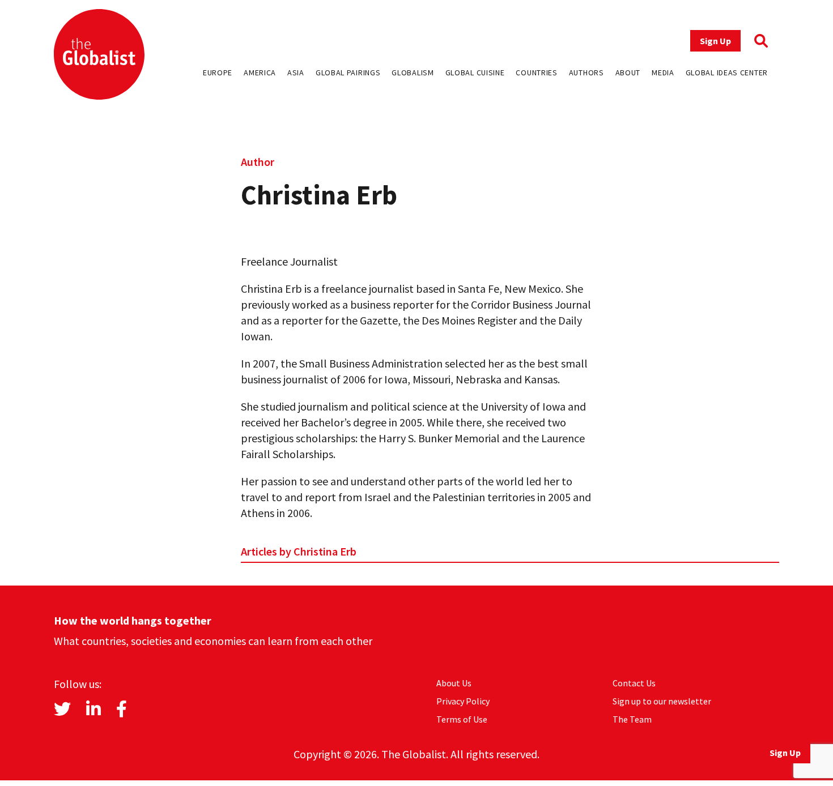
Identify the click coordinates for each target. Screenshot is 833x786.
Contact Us (634, 683)
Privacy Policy (463, 701)
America (260, 72)
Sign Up (715, 40)
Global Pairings (348, 72)
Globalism (413, 72)
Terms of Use (461, 719)
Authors (586, 72)
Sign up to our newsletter (662, 701)
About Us (453, 683)
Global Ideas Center (727, 72)
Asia (295, 72)
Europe (217, 72)
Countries (536, 72)
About (628, 72)
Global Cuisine (475, 72)
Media (663, 72)
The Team (632, 719)
